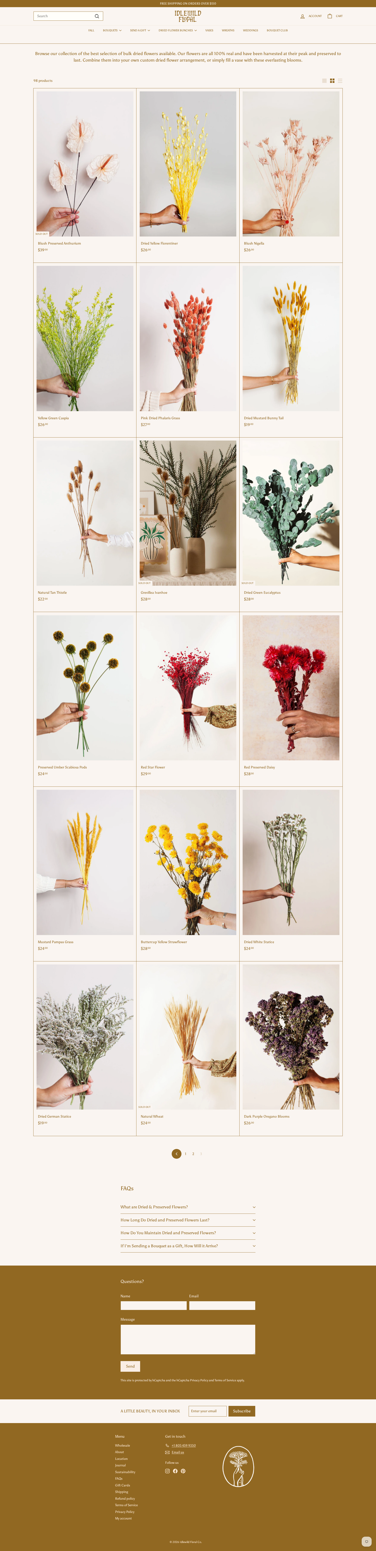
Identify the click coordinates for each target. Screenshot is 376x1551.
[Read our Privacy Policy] (237, 784)
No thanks (217, 817)
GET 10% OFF (217, 796)
